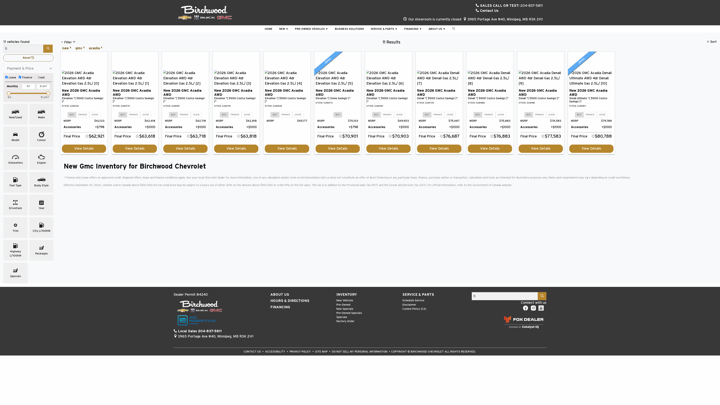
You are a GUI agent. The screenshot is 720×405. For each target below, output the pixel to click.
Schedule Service (413, 300)
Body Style (41, 185)
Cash (41, 77)
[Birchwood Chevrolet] (205, 12)
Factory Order (345, 321)
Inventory (346, 294)
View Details (84, 148)
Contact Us (489, 11)
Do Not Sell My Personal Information (360, 351)
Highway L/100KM (15, 253)
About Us (279, 294)
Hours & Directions (289, 301)
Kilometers (15, 162)
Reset (27, 57)
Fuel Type (15, 185)
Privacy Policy (301, 351)
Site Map (321, 351)
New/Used (15, 117)
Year (41, 208)
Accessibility (275, 351)
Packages (41, 253)
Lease (12, 77)
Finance (27, 77)
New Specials (344, 309)
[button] (268, 29)
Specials (15, 276)
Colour (41, 140)
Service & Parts (418, 294)
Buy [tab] (72, 115)
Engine (41, 162)
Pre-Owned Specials (349, 313)
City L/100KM (41, 231)
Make (41, 117)
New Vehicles (344, 300)
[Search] (48, 49)
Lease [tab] (95, 115)
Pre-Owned (343, 304)
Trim (16, 231)
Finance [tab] (82, 115)
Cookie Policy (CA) (414, 309)
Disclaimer (409, 304)
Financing (280, 307)
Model (15, 140)
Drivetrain (15, 208)
